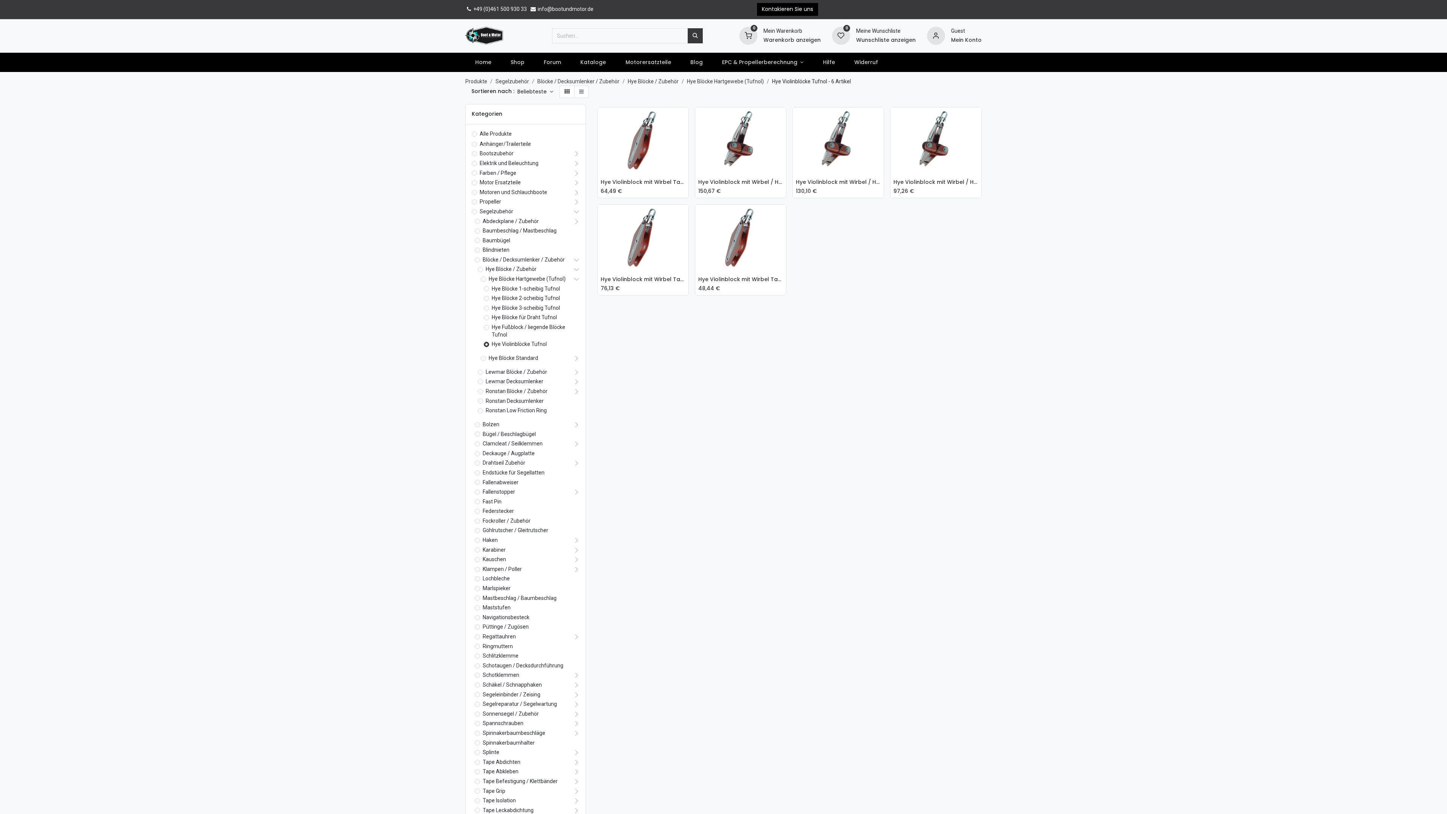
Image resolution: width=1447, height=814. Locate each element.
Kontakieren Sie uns (787, 9)
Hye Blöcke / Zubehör (653, 81)
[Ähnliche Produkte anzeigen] (684, 169)
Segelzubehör (512, 81)
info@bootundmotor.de (565, 9)
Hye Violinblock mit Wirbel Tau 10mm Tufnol (740, 279)
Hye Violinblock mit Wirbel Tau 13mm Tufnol (643, 279)
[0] (748, 35)
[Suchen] (695, 35)
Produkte (476, 81)
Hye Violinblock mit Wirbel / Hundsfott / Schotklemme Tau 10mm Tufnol (935, 182)
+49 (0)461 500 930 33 (499, 9)
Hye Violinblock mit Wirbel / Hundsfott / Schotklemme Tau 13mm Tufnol (740, 182)
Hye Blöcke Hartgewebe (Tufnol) (725, 81)
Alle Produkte (496, 134)
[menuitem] (483, 62)
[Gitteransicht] (567, 92)
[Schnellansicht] (684, 118)
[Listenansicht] (581, 92)
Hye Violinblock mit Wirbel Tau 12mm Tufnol (643, 182)
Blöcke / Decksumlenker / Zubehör (578, 81)
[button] (535, 92)
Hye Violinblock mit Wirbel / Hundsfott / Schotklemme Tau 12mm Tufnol (838, 182)
